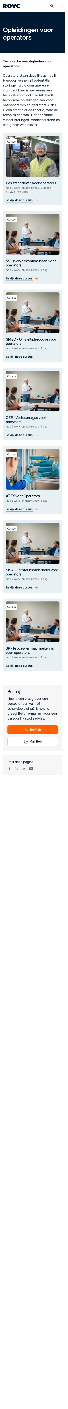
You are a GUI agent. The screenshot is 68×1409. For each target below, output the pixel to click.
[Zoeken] (52, 6)
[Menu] (62, 6)
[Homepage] (11, 6)
